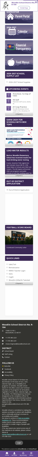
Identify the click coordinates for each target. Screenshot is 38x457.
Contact (7, 357)
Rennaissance (14, 267)
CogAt (11, 277)
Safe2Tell (12, 264)
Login (19, 443)
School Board (9, 351)
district (6, 348)
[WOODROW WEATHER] (19, 209)
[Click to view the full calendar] (7, 89)
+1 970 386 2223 (11, 338)
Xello (11, 274)
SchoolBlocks (22, 449)
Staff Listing (8, 354)
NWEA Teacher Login (17, 271)
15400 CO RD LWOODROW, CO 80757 (13, 332)
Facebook (8, 369)
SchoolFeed (32, 449)
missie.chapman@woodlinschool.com (18, 344)
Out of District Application (19, 190)
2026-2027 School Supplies (19, 82)
